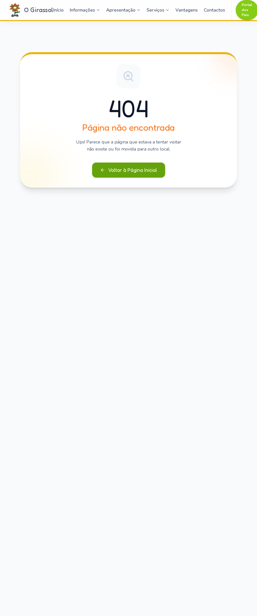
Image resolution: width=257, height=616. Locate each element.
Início (58, 10)
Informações (82, 10)
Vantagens (186, 10)
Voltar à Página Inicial (132, 170)
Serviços (155, 10)
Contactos (214, 10)
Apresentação (121, 10)
